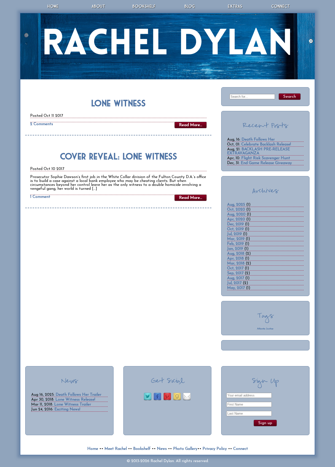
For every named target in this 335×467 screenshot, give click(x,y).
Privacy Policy (215, 449)
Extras (235, 6)
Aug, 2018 (235, 254)
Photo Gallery (185, 449)
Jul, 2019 (234, 234)
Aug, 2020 (236, 214)
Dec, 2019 (235, 224)
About (98, 6)
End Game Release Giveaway (266, 163)
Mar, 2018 (236, 263)
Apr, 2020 (236, 219)
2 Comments (41, 124)
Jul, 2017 (234, 283)
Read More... (190, 125)
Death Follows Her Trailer (78, 395)
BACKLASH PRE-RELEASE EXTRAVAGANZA (258, 151)
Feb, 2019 (235, 244)
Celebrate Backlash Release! (266, 144)
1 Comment (40, 197)
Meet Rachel (115, 449)
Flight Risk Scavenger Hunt (265, 158)
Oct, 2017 (235, 268)
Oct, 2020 (236, 210)
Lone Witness (118, 103)
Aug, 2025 (236, 205)
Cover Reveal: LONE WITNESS (118, 156)
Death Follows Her (258, 140)
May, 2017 (236, 288)
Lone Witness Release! (75, 400)
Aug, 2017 (235, 278)
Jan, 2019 (235, 249)
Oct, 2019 (235, 229)
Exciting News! (67, 409)
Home (52, 6)
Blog (189, 6)
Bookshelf (143, 6)
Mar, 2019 (236, 239)
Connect (280, 6)
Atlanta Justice (265, 328)
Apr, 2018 (235, 259)
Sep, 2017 (235, 273)
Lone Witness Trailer (72, 405)
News (162, 449)
